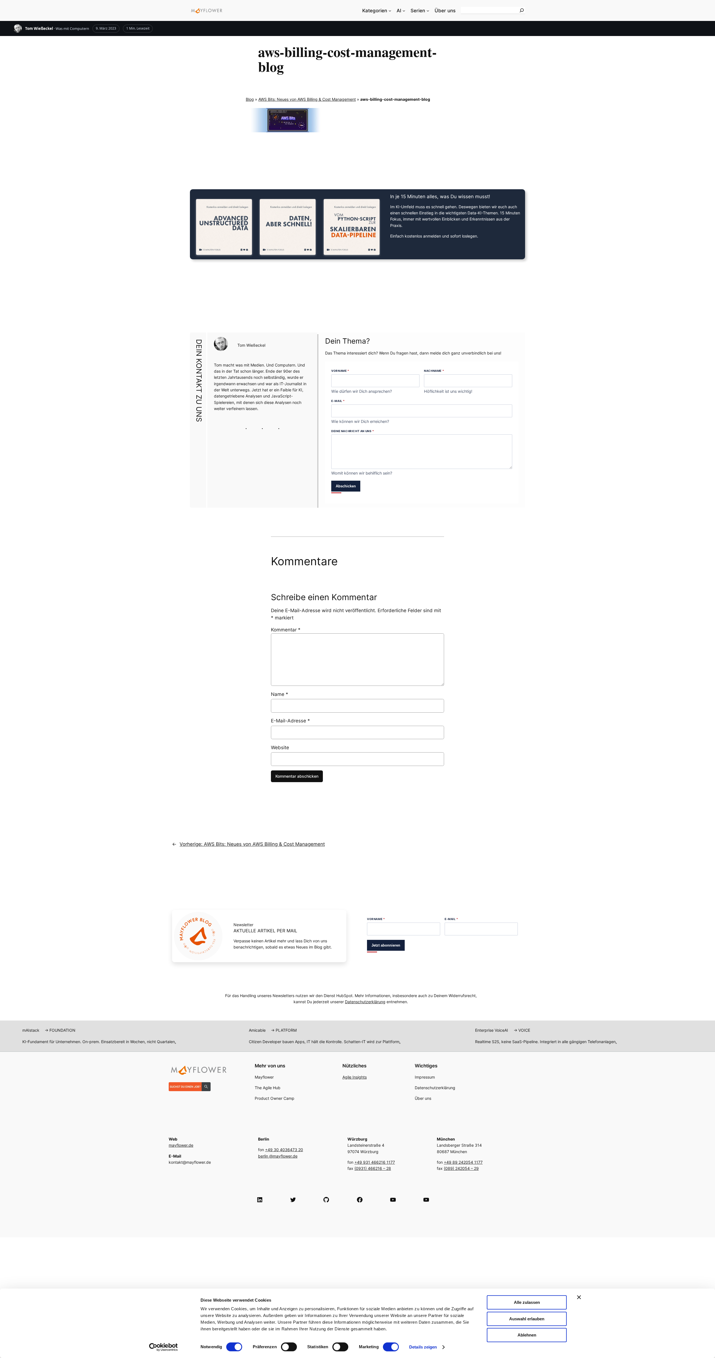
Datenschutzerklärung (365, 1001)
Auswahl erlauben (526, 1318)
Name (279, 694)
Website (280, 747)
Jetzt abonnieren (385, 945)
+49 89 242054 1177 (463, 1162)
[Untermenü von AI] (403, 10)
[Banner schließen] (579, 1297)
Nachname (434, 370)
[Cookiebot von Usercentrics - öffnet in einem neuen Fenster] (163, 1347)
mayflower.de (181, 1145)
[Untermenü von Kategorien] (390, 10)
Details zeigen (423, 1347)
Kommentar (286, 630)
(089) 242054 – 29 (461, 1168)
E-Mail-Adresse (290, 721)
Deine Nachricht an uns (352, 431)
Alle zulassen (527, 1302)
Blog (250, 99)
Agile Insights (354, 1077)
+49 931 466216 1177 (374, 1162)
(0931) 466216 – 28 (372, 1168)
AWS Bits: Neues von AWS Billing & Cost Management (307, 99)
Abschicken (346, 486)
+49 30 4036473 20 (284, 1149)
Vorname (340, 370)
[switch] (289, 1346)
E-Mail (338, 401)
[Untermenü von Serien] (427, 10)
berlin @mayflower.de (277, 1156)
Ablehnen (527, 1335)
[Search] (521, 10)
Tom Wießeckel (39, 28)
